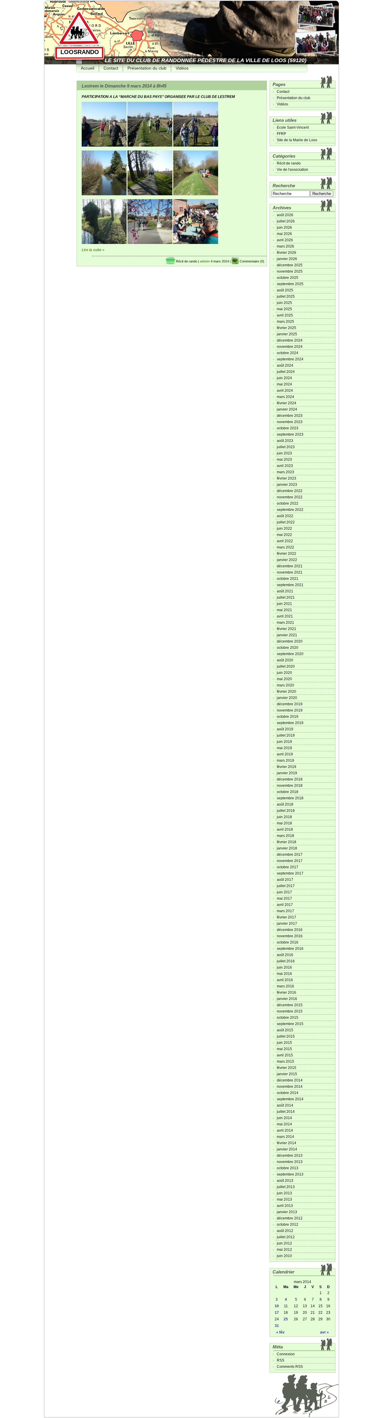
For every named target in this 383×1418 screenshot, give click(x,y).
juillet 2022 (286, 522)
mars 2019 (285, 760)
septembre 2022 (290, 510)
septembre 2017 (290, 873)
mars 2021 (285, 622)
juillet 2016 (286, 961)
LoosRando (79, 52)
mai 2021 (284, 610)
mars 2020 (285, 685)
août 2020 (285, 660)
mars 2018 (285, 836)
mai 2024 (284, 384)
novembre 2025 (290, 271)
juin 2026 (284, 227)
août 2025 (285, 290)
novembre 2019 (290, 710)
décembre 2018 (290, 779)
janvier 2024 (287, 409)
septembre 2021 (290, 585)
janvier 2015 (287, 1074)
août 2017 (285, 880)
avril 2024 (285, 390)
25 (286, 1319)
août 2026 (285, 215)
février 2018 (286, 842)
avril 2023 (285, 466)
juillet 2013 (286, 1187)
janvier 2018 (287, 848)
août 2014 (285, 1105)
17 (277, 1313)
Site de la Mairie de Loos (297, 140)
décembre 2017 (290, 854)
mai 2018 (284, 823)
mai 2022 (284, 535)
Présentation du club (146, 68)
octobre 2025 (287, 278)
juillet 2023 (286, 447)
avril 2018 (285, 829)
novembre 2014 (290, 1086)
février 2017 (286, 917)
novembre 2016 (290, 936)
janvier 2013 (287, 1212)
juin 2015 (284, 1043)
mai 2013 (284, 1199)
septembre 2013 (290, 1174)
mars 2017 (285, 911)
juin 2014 (284, 1118)
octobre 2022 (287, 503)
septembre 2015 (290, 1024)
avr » (324, 1332)
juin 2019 (284, 742)
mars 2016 (285, 986)
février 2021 (286, 629)
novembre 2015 (290, 1011)
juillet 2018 (286, 811)
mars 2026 (285, 246)
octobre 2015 (287, 1018)
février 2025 (286, 328)
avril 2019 (285, 754)
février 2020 (286, 691)
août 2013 (285, 1181)
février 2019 (286, 767)
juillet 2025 (286, 296)
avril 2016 (285, 980)
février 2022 (286, 553)
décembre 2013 (290, 1155)
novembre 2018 (290, 785)
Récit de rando (186, 261)
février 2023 (286, 478)
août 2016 (285, 955)
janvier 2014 (287, 1149)
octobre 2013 (287, 1168)
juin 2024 (284, 378)
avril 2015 (285, 1055)
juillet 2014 (286, 1112)
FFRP (281, 134)
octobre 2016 (287, 942)
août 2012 (285, 1231)
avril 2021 (285, 616)
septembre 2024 (290, 359)
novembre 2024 (290, 347)
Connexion (286, 1354)
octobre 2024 (287, 353)
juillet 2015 (286, 1036)
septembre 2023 (290, 434)
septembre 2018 (290, 798)
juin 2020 (284, 673)
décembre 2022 (290, 491)
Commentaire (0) (252, 261)
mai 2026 (284, 234)
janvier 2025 (287, 334)
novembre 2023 (290, 422)
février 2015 (286, 1068)
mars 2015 (285, 1061)
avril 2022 (285, 541)
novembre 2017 (290, 861)
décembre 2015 (290, 1005)
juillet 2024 (286, 372)
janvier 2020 (287, 698)
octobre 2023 (287, 428)
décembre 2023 (290, 416)
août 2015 (285, 1030)
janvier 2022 (287, 560)
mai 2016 (284, 974)
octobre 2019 (287, 717)
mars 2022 (285, 547)
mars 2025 (285, 321)
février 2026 (286, 253)
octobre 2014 (287, 1093)
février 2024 (286, 403)
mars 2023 (285, 472)
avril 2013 (285, 1206)
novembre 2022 (290, 497)
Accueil (87, 68)
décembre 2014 (290, 1080)
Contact (111, 68)
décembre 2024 (290, 340)
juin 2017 (284, 892)
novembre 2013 (290, 1162)
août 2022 (285, 516)
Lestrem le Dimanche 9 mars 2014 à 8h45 (124, 85)
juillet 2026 (286, 221)
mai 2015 (284, 1049)
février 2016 (286, 992)
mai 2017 (284, 898)
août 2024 (285, 365)
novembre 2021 (290, 572)
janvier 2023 (287, 485)
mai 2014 (284, 1124)
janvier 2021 (287, 635)
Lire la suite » (93, 250)
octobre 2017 (287, 867)
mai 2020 (284, 679)
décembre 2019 (290, 704)
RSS (280, 1360)
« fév (280, 1332)
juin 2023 (284, 453)
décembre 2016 (290, 930)
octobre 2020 (287, 648)
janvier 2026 (287, 259)
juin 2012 (284, 1243)
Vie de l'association (292, 170)
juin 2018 (284, 817)
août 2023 (285, 441)
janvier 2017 (287, 923)
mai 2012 (284, 1250)
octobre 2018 (287, 792)
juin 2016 (284, 967)
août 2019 (285, 729)
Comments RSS (290, 1367)
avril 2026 (285, 240)
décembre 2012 (290, 1218)
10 (277, 1306)
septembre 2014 (290, 1099)
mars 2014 (285, 1137)
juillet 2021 (286, 597)
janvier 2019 (287, 773)
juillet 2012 (286, 1237)
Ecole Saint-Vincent (293, 127)
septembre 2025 (290, 284)
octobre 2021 (287, 579)
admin (205, 261)
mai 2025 (284, 309)
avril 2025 (285, 315)
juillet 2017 (286, 886)
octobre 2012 (287, 1224)
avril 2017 (285, 905)
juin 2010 (284, 1256)
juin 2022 (284, 528)
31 (277, 1326)
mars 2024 (285, 397)
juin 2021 (284, 604)
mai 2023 (284, 459)
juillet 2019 (286, 735)
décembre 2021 (290, 566)
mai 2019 (284, 748)
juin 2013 (284, 1193)
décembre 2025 (290, 265)
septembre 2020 (290, 654)
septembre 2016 (290, 949)
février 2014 (286, 1143)
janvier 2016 (287, 999)
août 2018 (285, 804)
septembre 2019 (290, 723)
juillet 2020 (286, 666)
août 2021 (285, 591)
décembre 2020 (290, 641)
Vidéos (182, 68)
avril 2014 (285, 1130)
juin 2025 (284, 303)
